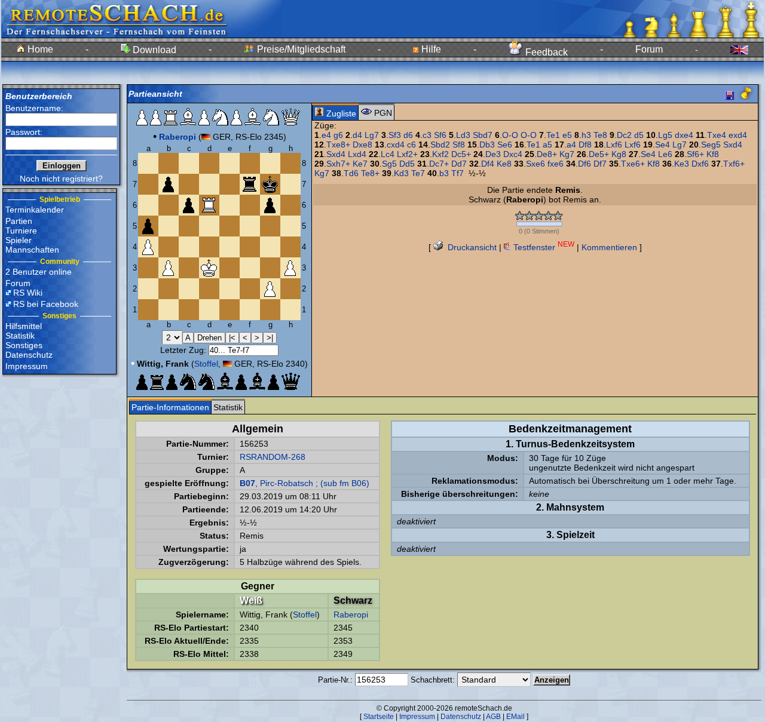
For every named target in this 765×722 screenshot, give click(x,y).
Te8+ (370, 173)
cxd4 (396, 144)
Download (153, 50)
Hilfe (430, 49)
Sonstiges (23, 345)
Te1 (553, 135)
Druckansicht (471, 247)
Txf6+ (734, 163)
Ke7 (360, 163)
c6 (411, 144)
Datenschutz (29, 355)
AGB (493, 716)
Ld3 (463, 135)
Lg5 (665, 135)
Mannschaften (32, 249)
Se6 (504, 144)
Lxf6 (614, 144)
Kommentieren (609, 247)
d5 (639, 135)
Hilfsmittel (23, 326)
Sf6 (440, 135)
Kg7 (566, 154)
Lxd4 (357, 154)
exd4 (738, 135)
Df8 (585, 144)
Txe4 (716, 135)
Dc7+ (439, 163)
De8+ (547, 154)
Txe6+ (633, 163)
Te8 (600, 135)
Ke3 (681, 163)
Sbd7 (482, 135)
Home (39, 49)
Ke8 (504, 163)
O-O (510, 135)
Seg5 (711, 144)
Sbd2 (440, 144)
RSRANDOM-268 (272, 457)
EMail (515, 716)
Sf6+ (695, 154)
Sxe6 (535, 163)
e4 (326, 135)
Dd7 (459, 163)
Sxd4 (732, 144)
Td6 (351, 173)
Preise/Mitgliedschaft (300, 49)
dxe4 (684, 135)
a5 (547, 144)
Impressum (26, 366)
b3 (444, 173)
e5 (567, 135)
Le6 (665, 154)
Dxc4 (512, 154)
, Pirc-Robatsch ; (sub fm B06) (304, 483)
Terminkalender (34, 209)
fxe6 (555, 163)
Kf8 (712, 154)
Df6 (584, 163)
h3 (586, 135)
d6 (408, 135)
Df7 (600, 163)
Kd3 (401, 173)
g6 (338, 135)
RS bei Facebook (45, 304)
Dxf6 (700, 163)
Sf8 (458, 144)
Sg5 (389, 163)
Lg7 (372, 135)
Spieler (18, 240)
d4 (357, 135)
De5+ (599, 154)
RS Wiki (27, 292)
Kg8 (618, 154)
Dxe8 (362, 144)
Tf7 (457, 173)
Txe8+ (338, 144)
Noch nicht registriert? (61, 178)
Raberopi (350, 614)
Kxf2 (440, 154)
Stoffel (206, 363)
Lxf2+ (407, 154)
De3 (493, 154)
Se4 (662, 144)
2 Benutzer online (38, 271)
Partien (18, 221)
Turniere (21, 230)
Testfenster (542, 247)
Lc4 (387, 154)
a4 (571, 144)
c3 (427, 135)
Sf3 (394, 135)
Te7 (418, 173)
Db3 (487, 144)
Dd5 (407, 163)
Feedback (545, 52)
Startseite (378, 716)
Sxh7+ (338, 163)
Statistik (20, 335)
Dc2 (624, 135)
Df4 (487, 163)
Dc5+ (461, 154)
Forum (649, 49)
